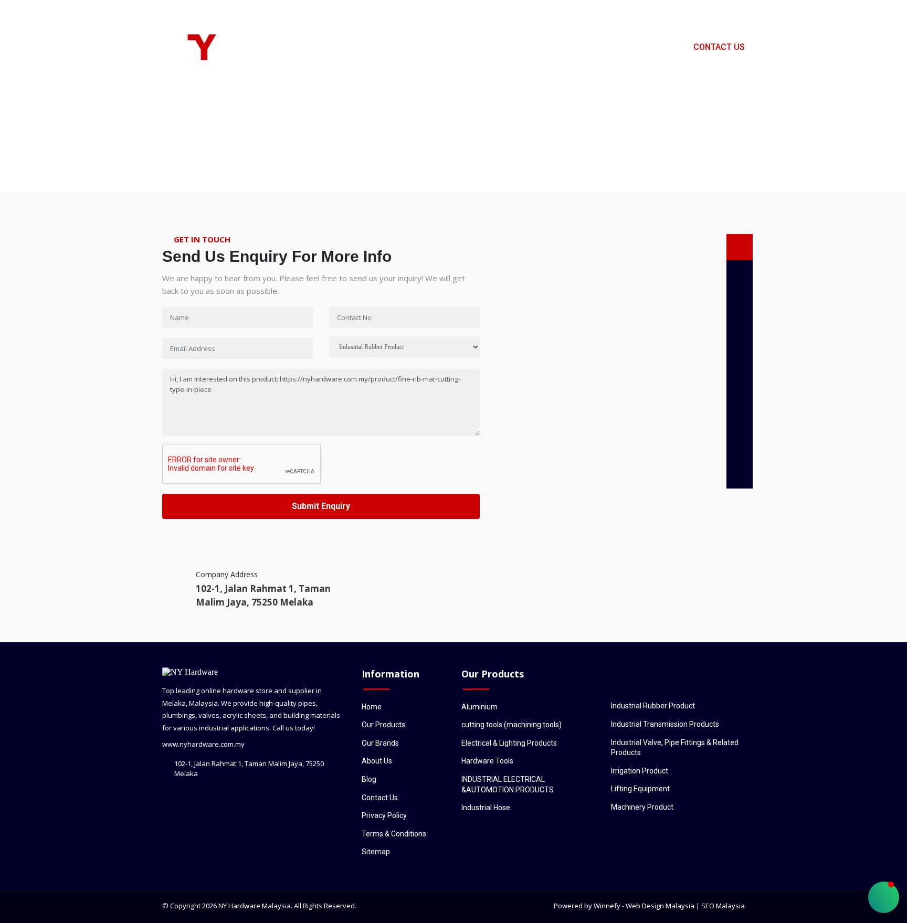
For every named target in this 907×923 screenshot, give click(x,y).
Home (401, 47)
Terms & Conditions (394, 834)
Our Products (465, 47)
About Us (538, 47)
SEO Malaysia (723, 905)
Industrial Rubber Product (653, 706)
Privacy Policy (384, 815)
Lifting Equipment (640, 788)
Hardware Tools (487, 761)
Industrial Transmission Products (665, 724)
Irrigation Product (639, 771)
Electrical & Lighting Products (509, 743)
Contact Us (719, 47)
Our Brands (604, 47)
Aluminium (479, 707)
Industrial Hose (485, 807)
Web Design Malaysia (660, 905)
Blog (661, 47)
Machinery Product (642, 807)
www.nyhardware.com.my (203, 744)
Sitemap (376, 851)
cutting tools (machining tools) (511, 724)
